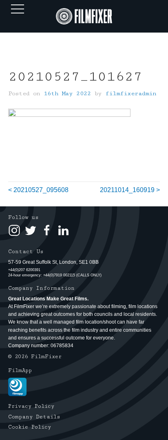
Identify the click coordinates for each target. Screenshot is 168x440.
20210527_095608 (41, 189)
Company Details (34, 417)
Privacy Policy (31, 406)
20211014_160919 (127, 189)
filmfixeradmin (130, 93)
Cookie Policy (29, 427)
